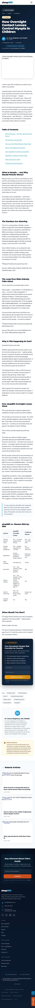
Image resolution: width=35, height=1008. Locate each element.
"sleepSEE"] (17, 702)
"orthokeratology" (22, 693)
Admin (16, 999)
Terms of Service (14, 992)
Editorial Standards (17, 995)
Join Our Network (6, 960)
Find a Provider (5, 943)
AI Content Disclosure (6, 999)
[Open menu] (31, 2)
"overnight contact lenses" (17, 696)
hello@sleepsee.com (10, 902)
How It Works (5, 926)
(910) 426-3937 (9, 906)
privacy (28, 880)
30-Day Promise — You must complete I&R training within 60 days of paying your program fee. (17, 979)
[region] (17, 567)
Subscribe (18, 876)
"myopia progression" (19, 699)
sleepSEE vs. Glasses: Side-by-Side (16, 155)
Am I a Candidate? (6, 946)
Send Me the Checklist (16, 677)
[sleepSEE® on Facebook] (2, 915)
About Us (3, 949)
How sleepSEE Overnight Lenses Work (17, 151)
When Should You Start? (12, 159)
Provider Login (5, 963)
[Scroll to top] (33, 993)
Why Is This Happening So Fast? (15, 148)
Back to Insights (9, 10)
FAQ (2, 932)
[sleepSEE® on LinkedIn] (14, 915)
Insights (9, 13)
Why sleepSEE (5, 923)
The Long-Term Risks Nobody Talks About (18, 144)
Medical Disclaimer (6, 995)
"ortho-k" (5, 696)
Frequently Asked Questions (14, 163)
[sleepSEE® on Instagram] (6, 915)
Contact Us (4, 952)
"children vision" (7, 699)
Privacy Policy (4, 992)
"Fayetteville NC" (7, 702)
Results (3, 929)
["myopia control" (11, 693)
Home (3, 13)
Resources (4, 966)
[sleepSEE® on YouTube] (10, 915)
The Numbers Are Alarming (13, 140)
